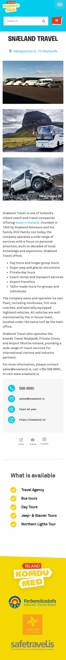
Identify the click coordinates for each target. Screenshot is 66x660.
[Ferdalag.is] (11, 6)
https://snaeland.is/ (32, 419)
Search (12, 21)
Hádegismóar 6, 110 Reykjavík (35, 51)
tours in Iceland (27, 222)
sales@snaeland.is (32, 398)
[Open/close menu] (60, 4)
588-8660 (26, 388)
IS (56, 20)
